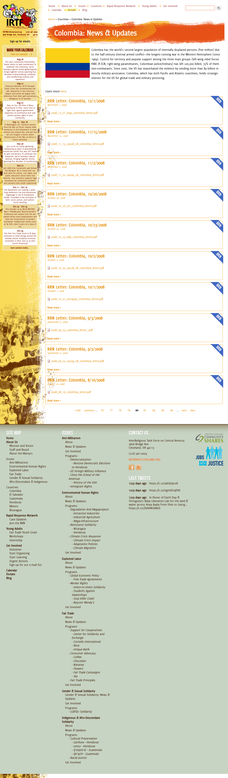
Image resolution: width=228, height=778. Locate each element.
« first (77, 410)
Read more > (54, 121)
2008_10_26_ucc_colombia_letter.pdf (74, 206)
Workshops (16, 536)
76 (102, 410)
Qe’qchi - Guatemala (86, 754)
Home (52, 6)
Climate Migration (84, 548)
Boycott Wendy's (83, 602)
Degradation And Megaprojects (89, 509)
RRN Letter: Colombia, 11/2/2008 (76, 162)
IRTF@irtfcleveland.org (12, 32)
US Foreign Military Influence (88, 471)
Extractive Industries (86, 513)
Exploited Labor (19, 470)
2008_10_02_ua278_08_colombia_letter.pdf (77, 268)
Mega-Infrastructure (85, 521)
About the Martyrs (21, 453)
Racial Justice (78, 757)
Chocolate (79, 661)
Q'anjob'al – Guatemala (87, 750)
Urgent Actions (18, 561)
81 (145, 410)
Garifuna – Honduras (86, 742)
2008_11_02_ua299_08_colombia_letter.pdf (77, 175)
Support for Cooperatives (86, 630)
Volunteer (15, 549)
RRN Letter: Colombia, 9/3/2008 (75, 318)
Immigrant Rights (81, 486)
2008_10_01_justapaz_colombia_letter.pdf (77, 299)
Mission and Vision (21, 445)
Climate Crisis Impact (86, 540)
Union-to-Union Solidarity (89, 587)
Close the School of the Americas (83, 476)
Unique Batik (81, 649)
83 (162, 410)
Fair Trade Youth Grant (23, 532)
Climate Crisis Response (85, 536)
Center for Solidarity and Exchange (88, 636)
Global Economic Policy (84, 575)
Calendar (56, 10)
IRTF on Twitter (138, 467)
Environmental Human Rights (27, 466)
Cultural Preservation (83, 738)
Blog (84, 10)
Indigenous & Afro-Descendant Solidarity (81, 719)
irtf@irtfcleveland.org (144, 459)
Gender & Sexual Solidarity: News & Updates (87, 696)
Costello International (86, 641)
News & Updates (75, 446)
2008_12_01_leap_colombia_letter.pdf (74, 113)
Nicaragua (15, 510)
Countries (96, 6)
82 (153, 410)
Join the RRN (17, 523)
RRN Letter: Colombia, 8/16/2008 (76, 380)
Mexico (13, 506)
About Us (67, 6)
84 (171, 410)
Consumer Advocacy (82, 653)
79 (129, 410)
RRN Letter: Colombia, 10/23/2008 (77, 224)
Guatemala (16, 498)
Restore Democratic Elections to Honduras (91, 465)
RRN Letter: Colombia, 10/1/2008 (76, 287)
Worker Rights (79, 583)
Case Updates (18, 519)
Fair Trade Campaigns (86, 672)
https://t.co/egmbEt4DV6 (164, 490)
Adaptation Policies (85, 544)
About (69, 442)
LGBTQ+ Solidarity (81, 711)
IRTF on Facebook (131, 467)
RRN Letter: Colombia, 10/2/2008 (76, 256)
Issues (82, 6)
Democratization (80, 459)
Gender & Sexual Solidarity (26, 478)
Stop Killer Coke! (83, 598)
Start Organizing (19, 553)
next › (185, 410)
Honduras (15, 502)
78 (120, 410)
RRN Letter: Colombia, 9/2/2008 (75, 349)
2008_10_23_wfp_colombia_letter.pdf (74, 237)
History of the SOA (85, 482)
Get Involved (170, 6)
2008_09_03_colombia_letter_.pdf (72, 330)
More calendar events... (20, 248)
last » (193, 410)
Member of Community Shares (209, 437)
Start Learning (18, 557)
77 (111, 410)
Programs (71, 456)
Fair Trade (15, 474)
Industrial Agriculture (86, 517)
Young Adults (149, 6)
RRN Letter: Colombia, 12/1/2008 (76, 100)
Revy (76, 645)
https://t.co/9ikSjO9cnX (163, 483)
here (63, 91)
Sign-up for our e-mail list (25, 565)
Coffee (77, 657)
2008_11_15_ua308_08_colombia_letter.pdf (77, 144)
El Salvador (16, 494)
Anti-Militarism (18, 462)
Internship (15, 540)
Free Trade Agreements (87, 579)
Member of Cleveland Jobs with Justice (209, 460)
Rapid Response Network (121, 6)
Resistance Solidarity (83, 524)
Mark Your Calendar (20, 52)
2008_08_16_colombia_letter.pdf (71, 392)
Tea (75, 676)
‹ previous (88, 410)
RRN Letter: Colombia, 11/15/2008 (77, 131)
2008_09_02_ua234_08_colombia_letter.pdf (77, 361)
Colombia (15, 491)
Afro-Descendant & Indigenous (28, 481)
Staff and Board (19, 449)
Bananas (78, 664)
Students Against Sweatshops (83, 593)
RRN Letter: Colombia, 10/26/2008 (77, 193)
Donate (72, 10)
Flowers (78, 668)
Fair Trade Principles (82, 680)
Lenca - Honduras (84, 746)
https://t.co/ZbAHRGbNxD (144, 508)
